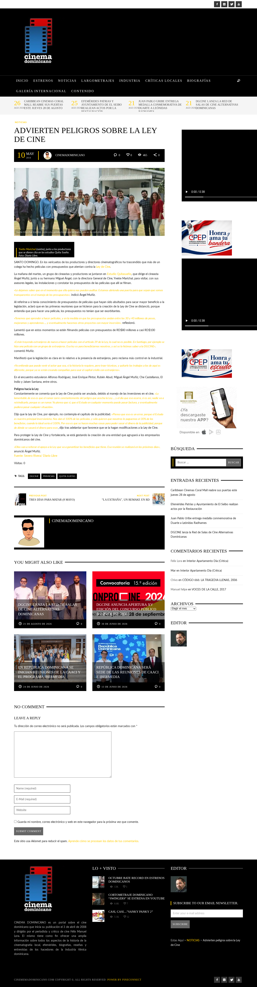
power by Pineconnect (124, 979)
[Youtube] (239, 4)
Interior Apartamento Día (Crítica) (207, 561)
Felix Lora (176, 561)
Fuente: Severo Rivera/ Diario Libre (35, 456)
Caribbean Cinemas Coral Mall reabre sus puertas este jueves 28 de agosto (44, 105)
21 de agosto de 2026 (37, 624)
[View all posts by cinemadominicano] (48, 156)
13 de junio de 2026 (114, 687)
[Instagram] (224, 4)
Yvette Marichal (27, 249)
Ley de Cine (103, 267)
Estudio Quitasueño (119, 274)
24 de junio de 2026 (36, 687)
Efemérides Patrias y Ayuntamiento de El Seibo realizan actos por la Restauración (101, 106)
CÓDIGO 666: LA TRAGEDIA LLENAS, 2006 (209, 580)
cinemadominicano (70, 155)
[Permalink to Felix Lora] (179, 638)
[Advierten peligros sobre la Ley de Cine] (89, 201)
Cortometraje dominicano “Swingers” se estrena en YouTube (136, 896)
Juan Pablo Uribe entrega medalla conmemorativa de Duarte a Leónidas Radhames (160, 106)
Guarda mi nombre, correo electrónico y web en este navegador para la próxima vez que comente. (78, 822)
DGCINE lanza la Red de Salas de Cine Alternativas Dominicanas (217, 105)
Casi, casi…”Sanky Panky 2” (130, 911)
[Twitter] (231, 4)
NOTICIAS (21, 122)
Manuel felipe (179, 589)
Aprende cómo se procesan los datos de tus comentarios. (103, 841)
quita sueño (67, 476)
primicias (49, 476)
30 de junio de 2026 (114, 624)
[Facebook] (217, 4)
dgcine (34, 476)
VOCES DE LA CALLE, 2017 (209, 589)
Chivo (174, 580)
